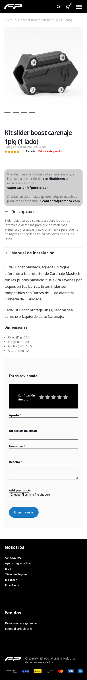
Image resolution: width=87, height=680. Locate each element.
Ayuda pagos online (18, 563)
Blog (8, 569)
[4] (32, 112)
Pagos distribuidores (19, 629)
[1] (7, 112)
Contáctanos (13, 557)
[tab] (43, 211)
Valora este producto (51, 151)
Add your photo (20, 490)
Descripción (22, 211)
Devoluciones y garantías (21, 623)
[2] (16, 112)
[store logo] (13, 6)
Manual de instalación (32, 253)
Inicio (8, 20)
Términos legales (16, 574)
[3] (24, 112)
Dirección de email (23, 431)
